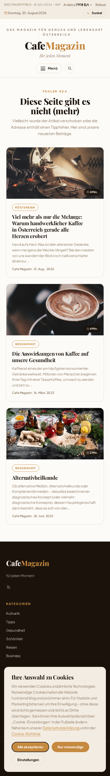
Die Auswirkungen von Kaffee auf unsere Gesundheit (50, 356)
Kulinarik (13, 613)
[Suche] (69, 68)
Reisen (11, 647)
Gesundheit (25, 344)
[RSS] (8, 587)
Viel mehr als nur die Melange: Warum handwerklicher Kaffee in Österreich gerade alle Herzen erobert (47, 226)
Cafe (55, 45)
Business (13, 656)
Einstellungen (28, 760)
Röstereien (25, 207)
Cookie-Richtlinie (26, 733)
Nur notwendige (70, 747)
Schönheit (14, 639)
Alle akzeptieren (30, 747)
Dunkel (97, 13)
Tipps (10, 622)
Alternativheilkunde (35, 477)
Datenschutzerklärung (61, 727)
